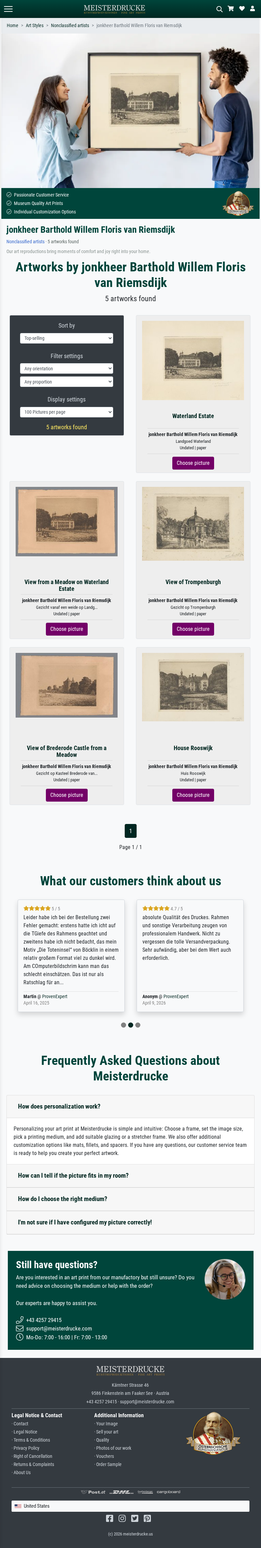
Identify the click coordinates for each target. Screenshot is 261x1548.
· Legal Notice (24, 1432)
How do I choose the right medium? (62, 1199)
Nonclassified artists (70, 25)
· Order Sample (108, 1464)
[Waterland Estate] (193, 360)
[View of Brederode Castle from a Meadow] (67, 685)
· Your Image (106, 1424)
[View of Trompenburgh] (193, 523)
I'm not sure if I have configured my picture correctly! (85, 1222)
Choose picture (193, 463)
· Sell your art (106, 1432)
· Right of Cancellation (32, 1456)
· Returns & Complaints (33, 1464)
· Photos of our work (112, 1448)
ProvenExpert (54, 996)
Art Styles (35, 25)
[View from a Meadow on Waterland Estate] (67, 521)
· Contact (20, 1424)
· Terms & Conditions (31, 1440)
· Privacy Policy (25, 1448)
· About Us (21, 1472)
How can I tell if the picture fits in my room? (73, 1175)
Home (12, 25)
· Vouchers (104, 1456)
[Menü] (8, 9)
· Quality (101, 1440)
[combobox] (131, 1506)
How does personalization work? (59, 1106)
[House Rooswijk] (193, 687)
